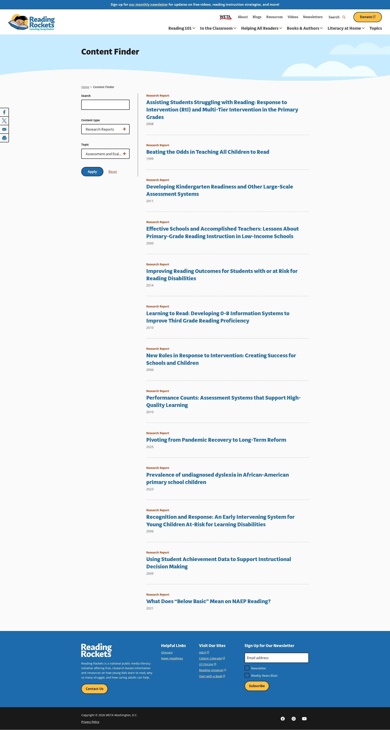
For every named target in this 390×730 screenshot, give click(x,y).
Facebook (282, 718)
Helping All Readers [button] (259, 28)
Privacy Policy (90, 722)
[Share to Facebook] (4, 112)
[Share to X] (4, 120)
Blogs (257, 17)
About (243, 17)
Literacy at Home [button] (344, 28)
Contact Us (94, 688)
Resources (274, 17)
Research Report (157, 95)
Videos (293, 17)
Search (86, 96)
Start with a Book (212, 676)
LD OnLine (207, 664)
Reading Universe (212, 670)
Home (85, 87)
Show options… (95, 130)
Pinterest (293, 718)
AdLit (204, 652)
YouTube (304, 718)
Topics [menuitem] (375, 28)
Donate (371, 18)
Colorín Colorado (212, 658)
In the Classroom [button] (216, 28)
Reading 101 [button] (180, 28)
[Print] (4, 137)
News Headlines (172, 658)
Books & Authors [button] (303, 28)
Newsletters (313, 17)
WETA (226, 17)
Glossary (167, 652)
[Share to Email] (4, 129)
